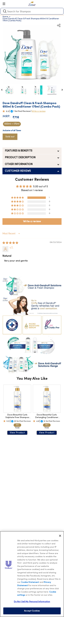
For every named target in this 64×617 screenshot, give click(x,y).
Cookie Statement (30, 582)
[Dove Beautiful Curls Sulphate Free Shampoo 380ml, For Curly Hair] (17, 399)
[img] (10, 243)
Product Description (20, 157)
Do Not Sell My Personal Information (32, 602)
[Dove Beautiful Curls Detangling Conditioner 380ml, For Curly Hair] (46, 399)
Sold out (10, 137)
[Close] (60, 535)
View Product (17, 433)
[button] (4, 111)
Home (5, 17)
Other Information (19, 164)
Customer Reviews (18, 171)
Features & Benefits (18, 150)
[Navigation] (5, 3)
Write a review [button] (32, 221)
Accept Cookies (32, 611)
